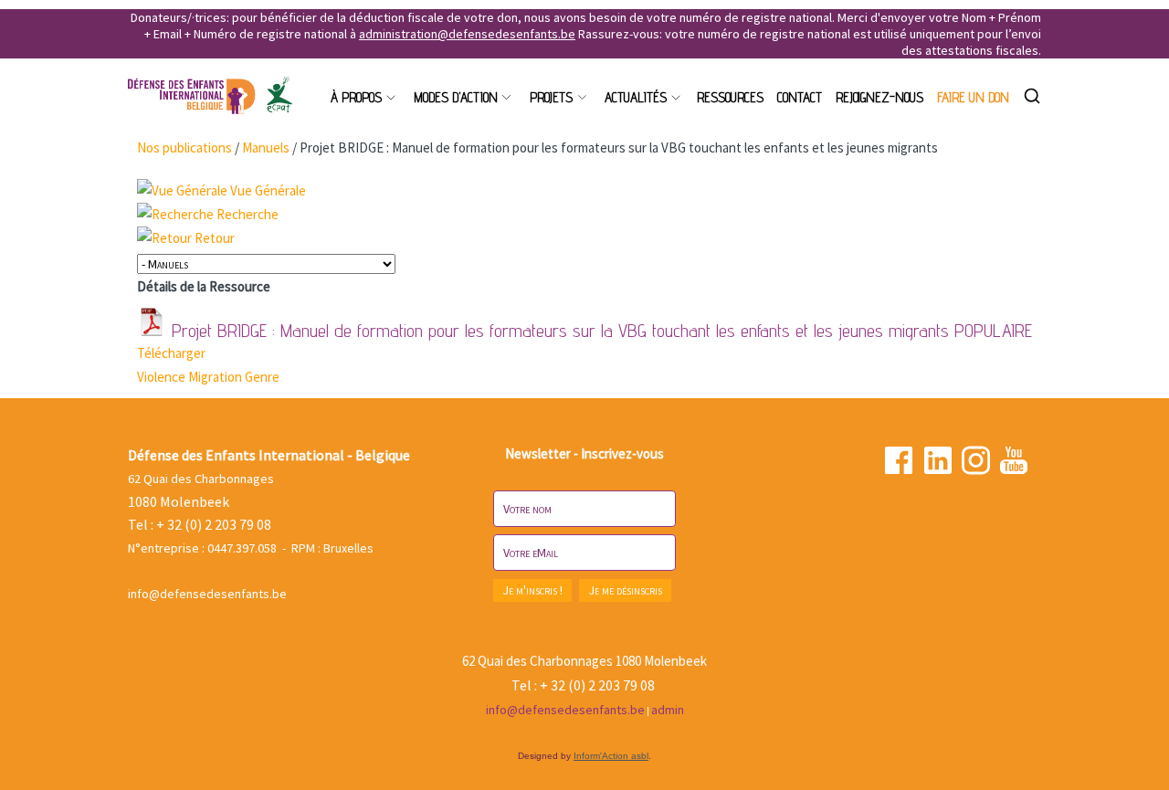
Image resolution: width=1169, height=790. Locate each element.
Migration (216, 376)
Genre (262, 376)
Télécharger (171, 353)
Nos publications (184, 147)
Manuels (266, 147)
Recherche (247, 214)
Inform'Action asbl (611, 756)
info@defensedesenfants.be (207, 593)
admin (667, 709)
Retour (215, 238)
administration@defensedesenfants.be (467, 34)
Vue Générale (268, 190)
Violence (162, 376)
